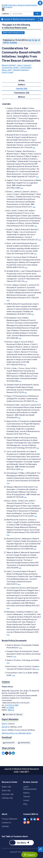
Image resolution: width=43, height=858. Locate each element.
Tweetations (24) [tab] (21, 93)
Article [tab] (22, 80)
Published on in (21, 41)
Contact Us (6, 822)
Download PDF (9, 743)
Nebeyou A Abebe (9, 65)
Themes (26, 796)
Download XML (25, 743)
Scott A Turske (8, 72)
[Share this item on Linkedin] (13, 753)
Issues (26, 800)
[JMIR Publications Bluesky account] (24, 819)
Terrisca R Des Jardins (10, 68)
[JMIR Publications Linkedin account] (34, 819)
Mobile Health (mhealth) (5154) (13, 33)
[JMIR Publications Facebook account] (31, 819)
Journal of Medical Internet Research (19, 19)
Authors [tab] (21, 84)
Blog (25, 804)
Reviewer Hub (7, 794)
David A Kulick (26, 68)
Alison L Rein (7, 70)
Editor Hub (6, 790)
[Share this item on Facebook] (9, 753)
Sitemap (5, 826)
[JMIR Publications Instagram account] (24, 822)
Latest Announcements (30, 788)
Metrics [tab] (21, 97)
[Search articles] (37, 14)
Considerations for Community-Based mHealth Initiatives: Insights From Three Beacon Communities (21, 54)
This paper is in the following (16, 26)
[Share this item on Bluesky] (3, 753)
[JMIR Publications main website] (21, 6)
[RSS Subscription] (28, 822)
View (25, 131)
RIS (3, 730)
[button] (40, 3)
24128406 (10, 708)
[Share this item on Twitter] (6, 753)
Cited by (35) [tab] (21, 89)
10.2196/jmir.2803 (12, 705)
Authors (26, 793)
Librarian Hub (7, 798)
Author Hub (6, 787)
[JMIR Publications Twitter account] (28, 819)
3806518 (11, 710)
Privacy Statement (9, 819)
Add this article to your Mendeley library (16, 733)
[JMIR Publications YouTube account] (37, 819)
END (3, 724)
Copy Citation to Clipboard (13, 714)
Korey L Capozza (24, 65)
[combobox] (22, 14)
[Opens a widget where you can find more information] (29, 855)
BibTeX (5, 727)
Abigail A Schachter (21, 70)
